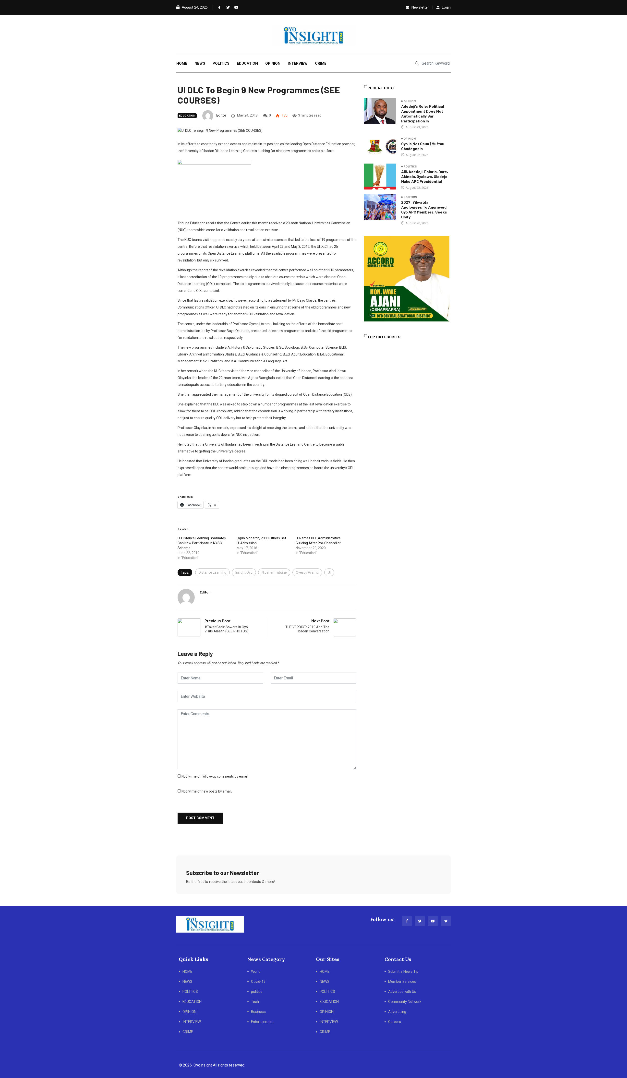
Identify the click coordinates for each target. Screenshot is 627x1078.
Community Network (404, 1001)
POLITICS (221, 63)
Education (187, 115)
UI (329, 572)
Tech (255, 1001)
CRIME (320, 63)
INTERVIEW (298, 63)
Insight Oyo (244, 572)
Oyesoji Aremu (307, 572)
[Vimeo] (446, 921)
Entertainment (262, 1021)
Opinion (410, 101)
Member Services (402, 981)
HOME (181, 63)
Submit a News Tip (403, 971)
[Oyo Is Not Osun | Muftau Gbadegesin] (380, 147)
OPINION (272, 63)
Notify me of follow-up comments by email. (214, 776)
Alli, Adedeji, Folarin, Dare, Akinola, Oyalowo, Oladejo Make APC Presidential (424, 176)
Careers (394, 1021)
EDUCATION (247, 63)
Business (258, 1011)
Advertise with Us (402, 991)
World (255, 971)
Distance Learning (212, 572)
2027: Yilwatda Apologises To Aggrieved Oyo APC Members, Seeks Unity (424, 209)
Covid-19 (258, 981)
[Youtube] (235, 7)
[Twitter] (227, 7)
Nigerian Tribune (274, 572)
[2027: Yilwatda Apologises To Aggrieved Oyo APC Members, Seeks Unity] (380, 207)
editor (221, 115)
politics (410, 166)
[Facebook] (219, 7)
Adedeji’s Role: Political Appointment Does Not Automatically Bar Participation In (422, 113)
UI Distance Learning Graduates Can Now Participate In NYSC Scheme (202, 543)
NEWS (199, 63)
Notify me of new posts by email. (206, 791)
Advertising (397, 1011)
